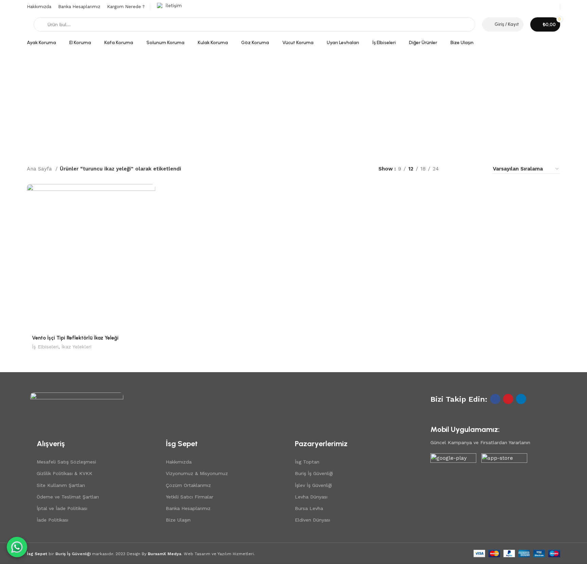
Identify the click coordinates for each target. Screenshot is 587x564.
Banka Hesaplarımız (188, 508)
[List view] (455, 169)
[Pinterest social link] (508, 399)
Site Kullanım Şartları (61, 485)
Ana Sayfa (40, 169)
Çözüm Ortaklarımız (188, 485)
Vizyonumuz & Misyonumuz (197, 473)
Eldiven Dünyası (312, 520)
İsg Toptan (307, 462)
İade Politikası (52, 520)
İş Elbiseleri (45, 346)
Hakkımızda (179, 462)
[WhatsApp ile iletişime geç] (17, 547)
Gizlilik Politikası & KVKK (64, 473)
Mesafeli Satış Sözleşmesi (66, 462)
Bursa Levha (309, 508)
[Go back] (35, 100)
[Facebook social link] (495, 399)
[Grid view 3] (466, 169)
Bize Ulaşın (178, 520)
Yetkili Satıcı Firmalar (189, 496)
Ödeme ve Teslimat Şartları (68, 496)
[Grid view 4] (478, 169)
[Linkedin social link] (521, 399)
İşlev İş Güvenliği (313, 485)
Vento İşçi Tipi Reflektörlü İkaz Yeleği (75, 338)
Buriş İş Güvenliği (314, 473)
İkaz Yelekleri (76, 346)
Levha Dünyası (311, 496)
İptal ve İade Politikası (62, 508)
